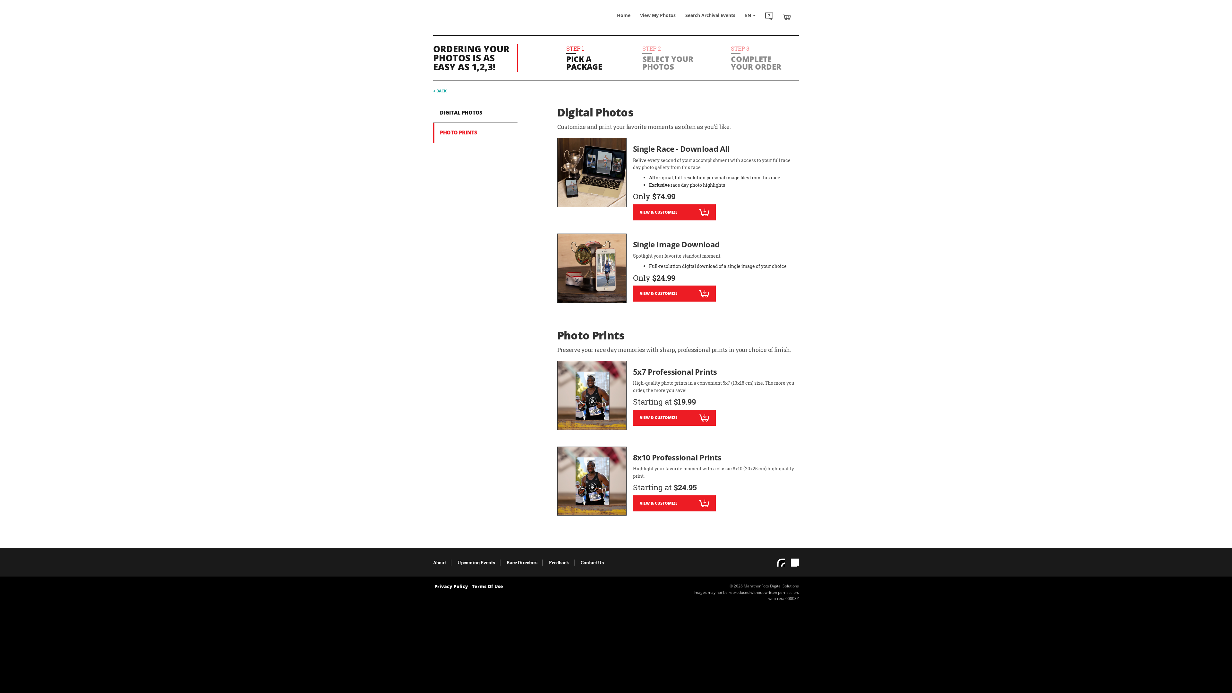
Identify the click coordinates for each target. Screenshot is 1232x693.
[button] (769, 17)
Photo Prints (458, 132)
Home (623, 15)
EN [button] (748, 15)
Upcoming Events (476, 563)
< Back (440, 91)
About (439, 563)
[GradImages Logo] (479, 24)
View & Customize (659, 212)
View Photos (658, 15)
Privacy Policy (451, 586)
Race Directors (522, 563)
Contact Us (592, 563)
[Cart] (787, 17)
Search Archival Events (710, 15)
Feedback (559, 563)
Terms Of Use (487, 586)
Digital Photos (461, 112)
